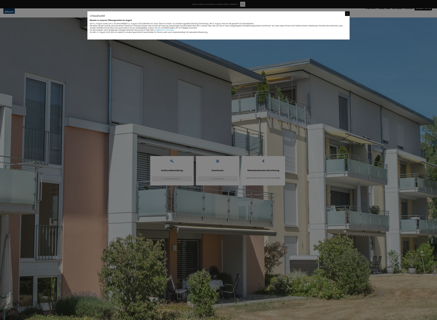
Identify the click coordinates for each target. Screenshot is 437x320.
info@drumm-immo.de (163, 30)
